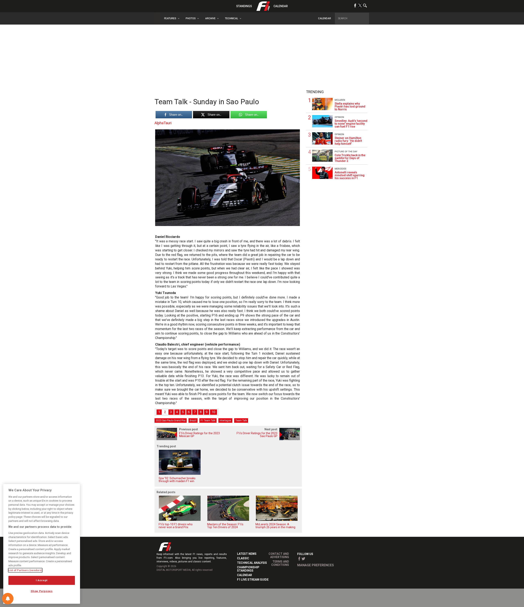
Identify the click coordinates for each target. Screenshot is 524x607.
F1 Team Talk (208, 420)
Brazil (193, 420)
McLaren (340, 100)
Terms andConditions (280, 563)
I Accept (41, 580)
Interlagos (225, 420)
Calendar (280, 6)
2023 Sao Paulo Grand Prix (170, 420)
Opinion (339, 117)
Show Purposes (42, 591)
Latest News (246, 553)
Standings (244, 6)
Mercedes (340, 168)
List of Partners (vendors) (25, 570)
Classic (243, 558)
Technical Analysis (252, 562)
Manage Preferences (315, 565)
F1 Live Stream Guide (253, 579)
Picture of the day (346, 151)
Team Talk (241, 420)
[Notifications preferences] (8, 598)
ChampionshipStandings (248, 569)
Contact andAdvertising (279, 555)
